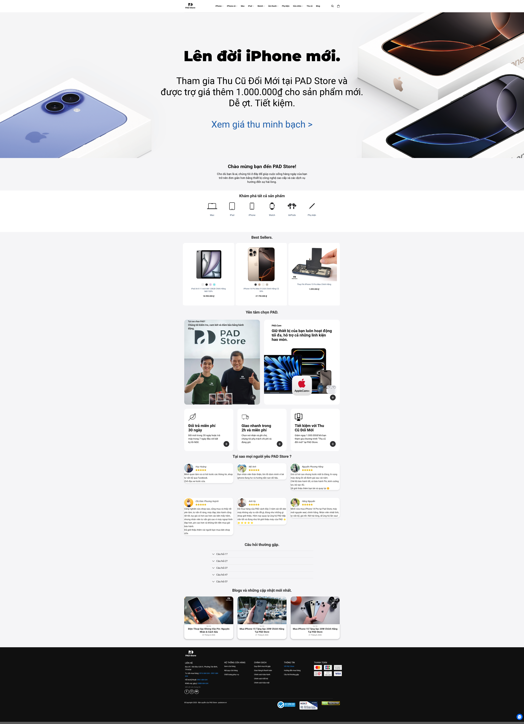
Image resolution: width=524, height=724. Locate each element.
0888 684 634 (202, 683)
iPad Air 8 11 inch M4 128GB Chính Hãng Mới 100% (208, 290)
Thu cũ (309, 6)
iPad (250, 6)
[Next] (335, 611)
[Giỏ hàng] (338, 6)
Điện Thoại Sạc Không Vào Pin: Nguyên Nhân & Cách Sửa (209, 630)
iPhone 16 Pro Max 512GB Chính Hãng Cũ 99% (261, 290)
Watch (260, 6)
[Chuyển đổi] (213, 554)
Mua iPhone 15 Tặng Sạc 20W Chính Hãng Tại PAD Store (262, 630)
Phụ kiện (285, 6)
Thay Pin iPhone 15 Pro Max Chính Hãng (314, 284)
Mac (243, 6)
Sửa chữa (297, 6)
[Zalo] (519, 717)
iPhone (218, 6)
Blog (318, 6)
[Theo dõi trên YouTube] (196, 691)
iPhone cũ (231, 6)
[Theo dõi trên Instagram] (191, 691)
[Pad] (192, 6)
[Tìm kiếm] (332, 6)
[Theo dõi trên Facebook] (186, 691)
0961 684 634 (202, 680)
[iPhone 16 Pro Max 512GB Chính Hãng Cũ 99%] (261, 264)
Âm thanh (272, 6)
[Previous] (188, 611)
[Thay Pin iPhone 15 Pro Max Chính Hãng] (314, 264)
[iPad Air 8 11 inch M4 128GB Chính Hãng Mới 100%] (208, 264)
